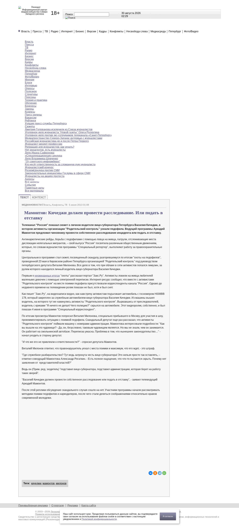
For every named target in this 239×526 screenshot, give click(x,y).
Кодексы (30, 111)
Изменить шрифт (158, 203)
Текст (24, 197)
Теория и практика (36, 100)
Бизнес (80, 31)
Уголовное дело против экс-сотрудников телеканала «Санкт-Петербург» (68, 135)
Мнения (57, 26)
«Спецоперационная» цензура (43, 155)
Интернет (67, 31)
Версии (91, 31)
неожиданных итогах (47, 275)
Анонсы (140, 26)
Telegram (158, 14)
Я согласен (168, 516)
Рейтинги (100, 26)
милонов (61, 483)
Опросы (29, 88)
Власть (25, 31)
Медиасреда (158, 31)
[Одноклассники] (155, 473)
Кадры (103, 31)
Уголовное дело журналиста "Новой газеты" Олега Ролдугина (62, 132)
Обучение (31, 103)
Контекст (39, 197)
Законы (29, 109)
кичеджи (36, 483)
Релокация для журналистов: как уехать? (49, 147)
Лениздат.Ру (57, 511)
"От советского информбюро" (42, 161)
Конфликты (116, 31)
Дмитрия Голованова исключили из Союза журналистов (59, 129)
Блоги (28, 82)
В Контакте (154, 14)
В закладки (163, 203)
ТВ (46, 31)
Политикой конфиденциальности (99, 519)
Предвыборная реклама (33, 505)
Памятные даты (34, 187)
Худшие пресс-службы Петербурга (46, 123)
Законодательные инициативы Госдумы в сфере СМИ (57, 173)
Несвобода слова (137, 31)
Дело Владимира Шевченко (41, 158)
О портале (57, 505)
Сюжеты (120, 26)
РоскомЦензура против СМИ (42, 170)
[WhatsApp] (164, 473)
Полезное (78, 26)
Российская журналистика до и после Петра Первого (57, 141)
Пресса (37, 31)
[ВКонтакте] (151, 473)
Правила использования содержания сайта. (58, 514)
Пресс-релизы (33, 114)
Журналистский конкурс (39, 167)
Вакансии (30, 117)
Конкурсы (30, 106)
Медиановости (33, 26)
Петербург (175, 31)
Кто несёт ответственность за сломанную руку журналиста (60, 164)
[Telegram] (160, 473)
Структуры (31, 94)
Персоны (30, 97)
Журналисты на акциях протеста (44, 176)
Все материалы (165, 26)
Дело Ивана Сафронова (39, 152)
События (30, 185)
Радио (54, 31)
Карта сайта (88, 505)
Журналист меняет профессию (43, 144)
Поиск (69, 14)
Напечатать (152, 203)
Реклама (72, 505)
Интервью (31, 85)
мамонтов (49, 483)
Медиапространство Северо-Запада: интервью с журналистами (63, 138)
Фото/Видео (191, 31)
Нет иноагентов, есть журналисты (45, 149)
